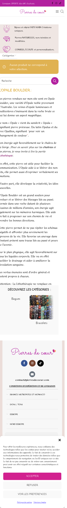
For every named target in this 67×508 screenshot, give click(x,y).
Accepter (32, 476)
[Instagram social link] (56, 3)
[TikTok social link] (60, 3)
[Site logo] (32, 11)
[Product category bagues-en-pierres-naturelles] (16, 299)
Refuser (32, 485)
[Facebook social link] (52, 3)
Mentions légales (40, 502)
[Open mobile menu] (57, 11)
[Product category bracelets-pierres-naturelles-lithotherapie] (41, 311)
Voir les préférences (32, 494)
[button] (59, 440)
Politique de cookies (24, 502)
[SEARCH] (55, 81)
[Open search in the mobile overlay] (62, 11)
